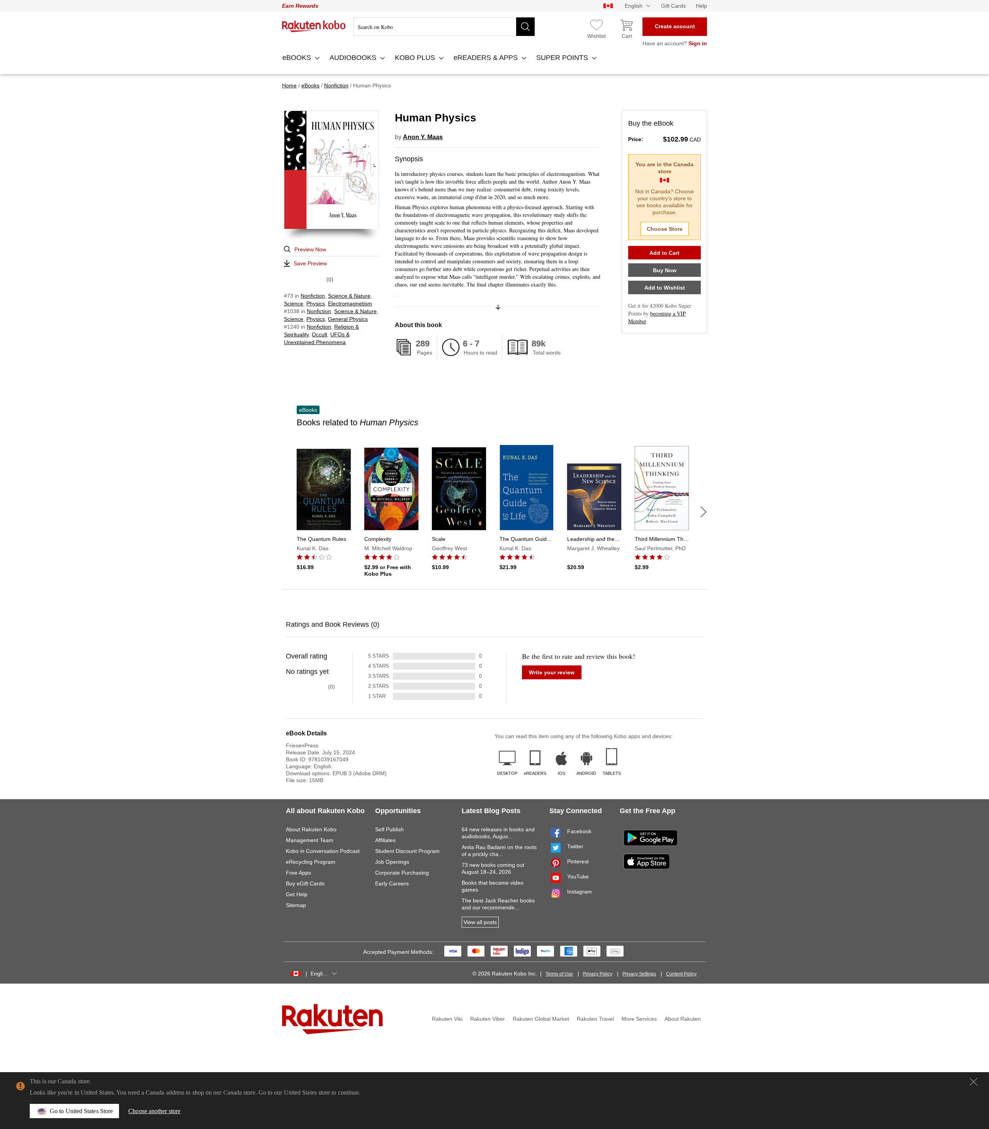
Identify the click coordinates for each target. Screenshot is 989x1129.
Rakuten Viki (447, 1019)
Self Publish (389, 829)
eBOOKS (297, 57)
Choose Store (665, 229)
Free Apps (298, 873)
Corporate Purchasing (402, 873)
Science (293, 303)
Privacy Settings (639, 974)
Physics (315, 303)
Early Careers (392, 883)
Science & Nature (349, 296)
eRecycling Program (310, 862)
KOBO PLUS (416, 57)
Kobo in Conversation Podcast (323, 851)
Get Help (297, 894)
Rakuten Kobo (314, 26)
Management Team (309, 840)
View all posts (480, 922)
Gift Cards (673, 6)
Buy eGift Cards (305, 883)
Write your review (551, 672)
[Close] (973, 1082)
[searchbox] (444, 26)
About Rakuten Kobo (311, 829)
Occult (319, 334)
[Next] (703, 512)
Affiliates (385, 840)
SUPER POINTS (563, 57)
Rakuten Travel (595, 1019)
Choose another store (154, 1111)
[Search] (525, 26)
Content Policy (681, 974)
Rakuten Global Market (541, 1019)
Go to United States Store (81, 1111)
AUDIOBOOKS (354, 57)
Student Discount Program (407, 851)
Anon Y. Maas (423, 137)
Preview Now (310, 249)
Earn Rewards (300, 6)
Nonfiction (313, 296)
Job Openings (392, 862)
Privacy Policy (597, 974)
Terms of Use (559, 974)
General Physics (348, 319)
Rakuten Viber (487, 1019)
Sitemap (296, 905)
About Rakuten (682, 1019)
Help (701, 6)
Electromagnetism (350, 303)
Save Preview (310, 263)
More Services (639, 1019)
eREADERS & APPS (487, 57)
